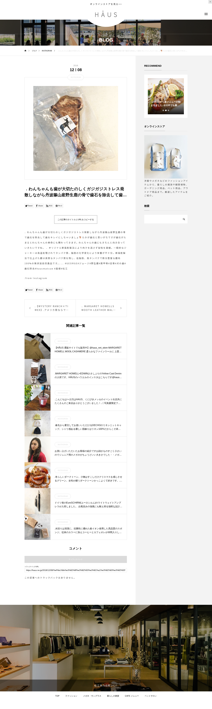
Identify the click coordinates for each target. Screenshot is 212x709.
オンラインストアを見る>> (106, 3)
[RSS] (108, 650)
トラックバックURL (32, 566)
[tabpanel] (166, 96)
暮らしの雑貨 (113, 696)
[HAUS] (106, 14)
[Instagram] (104, 650)
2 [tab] (166, 110)
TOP (57, 696)
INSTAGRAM (76, 77)
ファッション (71, 696)
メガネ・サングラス (92, 696)
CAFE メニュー (132, 696)
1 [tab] (163, 110)
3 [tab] (168, 110)
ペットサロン (151, 696)
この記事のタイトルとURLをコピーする (76, 219)
